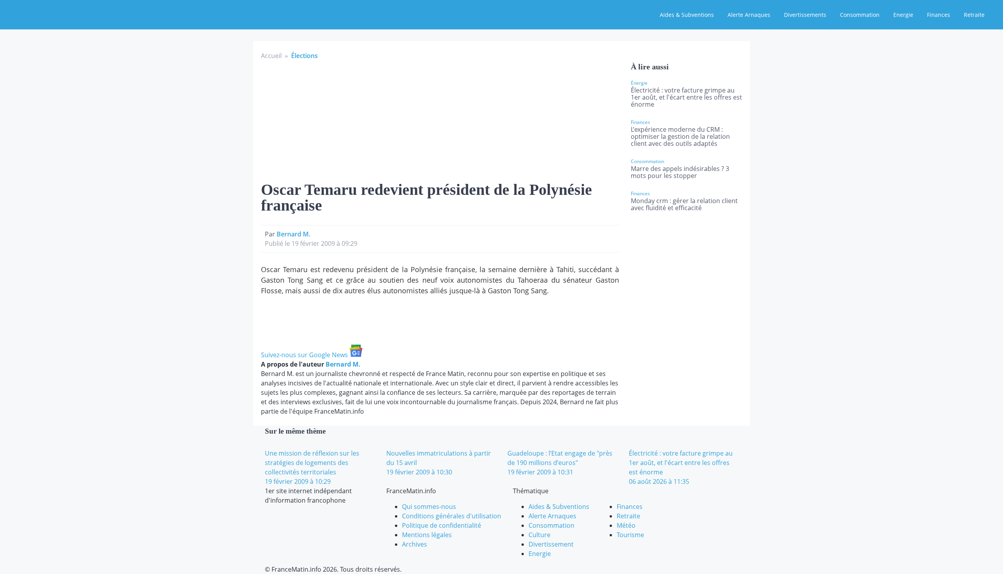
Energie (903, 14)
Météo (626, 525)
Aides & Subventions (687, 14)
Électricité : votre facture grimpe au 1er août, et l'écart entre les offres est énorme (686, 97)
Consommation (860, 14)
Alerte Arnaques (749, 14)
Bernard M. (293, 234)
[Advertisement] (440, 119)
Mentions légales (427, 534)
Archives (414, 544)
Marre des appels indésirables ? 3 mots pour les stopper (680, 172)
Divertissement (551, 544)
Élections (304, 55)
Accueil (271, 55)
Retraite (974, 14)
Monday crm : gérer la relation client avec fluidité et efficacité (684, 204)
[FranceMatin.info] (58, 14)
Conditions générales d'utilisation (451, 516)
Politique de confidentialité (441, 525)
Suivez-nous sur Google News (305, 355)
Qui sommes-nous (429, 506)
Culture (539, 534)
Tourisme (630, 534)
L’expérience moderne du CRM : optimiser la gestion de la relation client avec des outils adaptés (680, 136)
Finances (938, 14)
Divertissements (805, 14)
